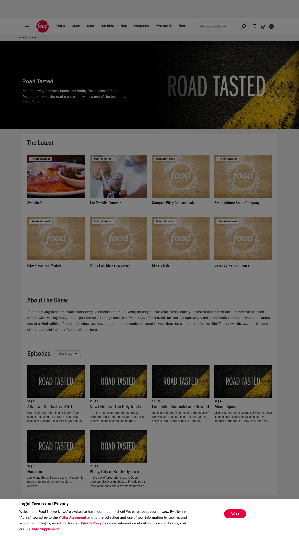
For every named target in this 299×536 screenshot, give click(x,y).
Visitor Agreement (72, 518)
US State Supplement (42, 530)
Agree (235, 514)
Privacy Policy (91, 524)
